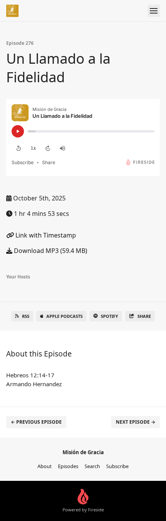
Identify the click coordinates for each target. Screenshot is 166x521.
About (44, 466)
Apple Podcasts (64, 316)
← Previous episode (36, 422)
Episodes (68, 466)
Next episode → (135, 422)
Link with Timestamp (45, 235)
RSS (25, 316)
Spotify (109, 316)
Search (92, 466)
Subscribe (117, 466)
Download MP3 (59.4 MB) (49, 250)
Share (144, 316)
